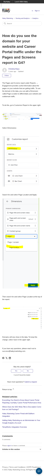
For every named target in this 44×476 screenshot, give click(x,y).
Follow (7, 75)
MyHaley (6, 2)
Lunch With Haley (21, 2)
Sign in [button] (37, 11)
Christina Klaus (14, 69)
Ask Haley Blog (9, 5)
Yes (16, 371)
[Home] (6, 11)
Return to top (7, 389)
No (28, 371)
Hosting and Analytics (23, 18)
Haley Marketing (7, 18)
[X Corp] (7, 358)
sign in (9, 445)
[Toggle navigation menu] (32, 11)
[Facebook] (3, 358)
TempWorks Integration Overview (14, 427)
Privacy (5, 467)
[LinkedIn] (10, 358)
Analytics (35, 18)
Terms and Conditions (17, 467)
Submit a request (30, 382)
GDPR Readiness (33, 467)
